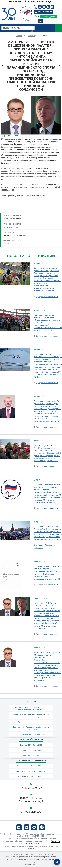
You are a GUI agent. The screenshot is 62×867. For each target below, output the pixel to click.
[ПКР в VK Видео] (44, 7)
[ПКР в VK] (40, 7)
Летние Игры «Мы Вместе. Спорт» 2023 (31, 771)
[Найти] (32, 31)
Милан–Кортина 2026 (31, 755)
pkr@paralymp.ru (31, 811)
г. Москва (40, 545)
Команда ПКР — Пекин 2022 (31, 750)
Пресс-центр (31, 36)
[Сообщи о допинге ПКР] (48, 16)
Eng (40, 21)
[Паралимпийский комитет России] (16, 11)
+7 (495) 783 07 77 (31, 787)
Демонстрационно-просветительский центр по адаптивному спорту (31, 715)
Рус (36, 21)
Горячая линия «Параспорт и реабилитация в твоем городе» (31, 728)
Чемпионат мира (10, 227)
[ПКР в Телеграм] (52, 7)
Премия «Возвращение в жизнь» (31, 734)
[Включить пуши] (57, 862)
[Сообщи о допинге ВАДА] (37, 16)
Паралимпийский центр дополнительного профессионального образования (31, 708)
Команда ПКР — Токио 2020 (31, 745)
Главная (19, 36)
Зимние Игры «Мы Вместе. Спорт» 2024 (31, 776)
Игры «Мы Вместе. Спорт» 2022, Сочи (31, 766)
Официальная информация (47, 296)
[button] (58, 99)
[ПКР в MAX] (48, 7)
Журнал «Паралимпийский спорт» (31, 722)
